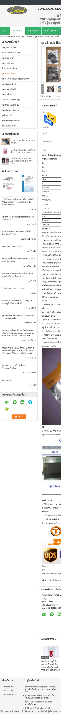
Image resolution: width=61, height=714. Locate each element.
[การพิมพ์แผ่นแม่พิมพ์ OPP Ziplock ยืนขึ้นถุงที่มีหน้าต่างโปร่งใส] (5, 160)
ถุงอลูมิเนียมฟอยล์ (9, 84)
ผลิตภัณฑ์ (17, 30)
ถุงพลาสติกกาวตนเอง (10, 105)
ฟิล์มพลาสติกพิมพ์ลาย (10, 121)
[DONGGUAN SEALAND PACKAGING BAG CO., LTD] (17, 10)
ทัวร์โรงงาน (50, 30)
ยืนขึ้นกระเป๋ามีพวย (9, 68)
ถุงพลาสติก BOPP (9, 89)
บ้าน (5, 30)
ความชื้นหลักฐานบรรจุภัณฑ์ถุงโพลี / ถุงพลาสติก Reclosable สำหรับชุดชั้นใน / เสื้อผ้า (40, 689)
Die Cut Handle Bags (11, 100)
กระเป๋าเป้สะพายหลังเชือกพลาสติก (15, 79)
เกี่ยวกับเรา (33, 30)
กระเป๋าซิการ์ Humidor (11, 53)
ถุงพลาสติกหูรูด (8, 58)
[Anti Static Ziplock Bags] (50, 89)
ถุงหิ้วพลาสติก (7, 115)
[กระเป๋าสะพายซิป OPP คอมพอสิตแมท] (5, 141)
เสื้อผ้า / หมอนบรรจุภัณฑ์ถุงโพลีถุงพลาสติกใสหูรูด (38, 703)
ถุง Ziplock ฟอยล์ (25, 36)
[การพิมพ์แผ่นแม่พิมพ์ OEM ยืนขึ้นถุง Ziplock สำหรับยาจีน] (5, 151)
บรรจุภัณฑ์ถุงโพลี (9, 47)
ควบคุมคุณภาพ (10, 695)
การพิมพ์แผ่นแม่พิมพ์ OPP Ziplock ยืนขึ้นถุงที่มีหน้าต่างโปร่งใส (21, 161)
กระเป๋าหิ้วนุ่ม (7, 94)
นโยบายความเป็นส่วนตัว (10, 711)
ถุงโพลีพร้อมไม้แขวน (10, 110)
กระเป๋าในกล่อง (8, 63)
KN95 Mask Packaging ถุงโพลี (37, 708)
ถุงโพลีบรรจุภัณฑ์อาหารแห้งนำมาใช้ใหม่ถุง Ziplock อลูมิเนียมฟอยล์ (39, 696)
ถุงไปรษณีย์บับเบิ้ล (9, 126)
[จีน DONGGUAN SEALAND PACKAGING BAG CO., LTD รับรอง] (9, 183)
